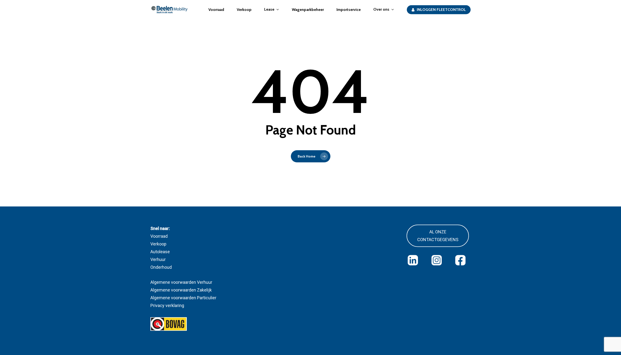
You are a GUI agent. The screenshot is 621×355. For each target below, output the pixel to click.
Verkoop (158, 243)
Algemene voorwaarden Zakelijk (181, 289)
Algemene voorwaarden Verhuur (181, 282)
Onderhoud (161, 267)
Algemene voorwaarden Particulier (183, 297)
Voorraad (159, 236)
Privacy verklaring (167, 305)
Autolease (160, 251)
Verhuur (158, 259)
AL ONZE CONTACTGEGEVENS (437, 235)
